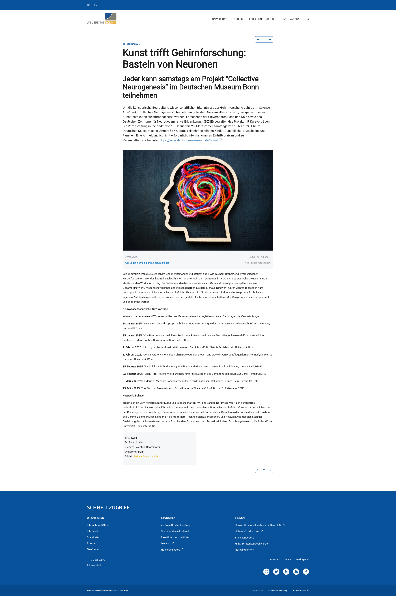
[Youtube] (296, 572)
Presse (91, 543)
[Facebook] (306, 572)
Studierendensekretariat (175, 531)
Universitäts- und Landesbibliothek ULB (258, 525)
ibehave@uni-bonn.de (145, 456)
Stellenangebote (244, 537)
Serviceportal (302, 559)
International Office (98, 525)
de (88, 4)
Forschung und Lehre (263, 18)
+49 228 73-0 (96, 559)
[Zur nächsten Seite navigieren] (270, 39)
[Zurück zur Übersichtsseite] (264, 39)
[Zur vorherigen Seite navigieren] (258, 39)
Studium (238, 18)
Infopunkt (92, 531)
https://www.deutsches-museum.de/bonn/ (188, 140)
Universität (219, 18)
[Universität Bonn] (101, 18)
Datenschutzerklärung (277, 590)
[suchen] (306, 21)
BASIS (288, 559)
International (292, 18)
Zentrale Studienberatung (176, 525)
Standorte (93, 537)
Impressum (258, 590)
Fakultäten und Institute (175, 537)
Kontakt (131, 438)
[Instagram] (266, 572)
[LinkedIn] (286, 572)
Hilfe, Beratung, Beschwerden (252, 543)
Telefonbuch (94, 549)
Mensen (165, 543)
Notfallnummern (244, 549)
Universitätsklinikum (247, 531)
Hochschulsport (170, 549)
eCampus (275, 559)
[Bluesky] (276, 572)
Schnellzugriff (108, 507)
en (95, 4)
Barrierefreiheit (299, 590)
